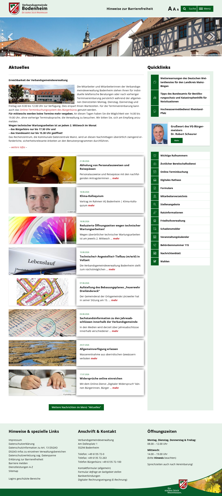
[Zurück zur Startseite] (28, 8)
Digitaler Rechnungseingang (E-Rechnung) (102, 479)
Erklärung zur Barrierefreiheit (26, 459)
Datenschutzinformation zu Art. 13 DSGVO (33, 447)
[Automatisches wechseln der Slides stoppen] (217, 22)
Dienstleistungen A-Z (21, 467)
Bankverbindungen (89, 475)
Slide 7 (2, 51)
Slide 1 (2, 30)
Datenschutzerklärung (22, 443)
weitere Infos (18, 147)
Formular (99, 471)
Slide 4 (2, 41)
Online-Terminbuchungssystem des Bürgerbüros (48, 109)
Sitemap (13, 471)
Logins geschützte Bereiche (24, 478)
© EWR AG (71, 212)
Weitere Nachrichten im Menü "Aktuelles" (76, 407)
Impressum (15, 440)
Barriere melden (18, 463)
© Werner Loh (68, 103)
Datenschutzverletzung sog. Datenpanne (32, 455)
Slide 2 (2, 34)
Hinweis (159, 457)
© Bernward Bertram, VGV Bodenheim (206, 55)
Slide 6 (2, 48)
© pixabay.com (69, 182)
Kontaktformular (87, 468)
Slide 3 (2, 37)
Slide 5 (2, 44)
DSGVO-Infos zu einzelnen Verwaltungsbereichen (37, 451)
